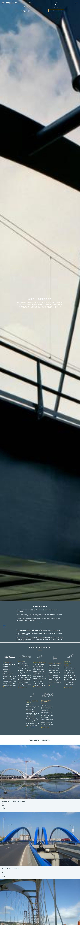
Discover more (7, 687)
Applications (25, 2)
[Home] (10, 2)
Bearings (21, 662)
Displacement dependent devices (46, 702)
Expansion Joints (39, 662)
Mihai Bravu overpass (10, 868)
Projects (25, 7)
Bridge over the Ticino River (13, 801)
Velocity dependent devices (67, 663)
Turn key (26, 11)
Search (56, 2)
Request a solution (56, 10)
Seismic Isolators (55, 663)
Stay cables (7, 662)
